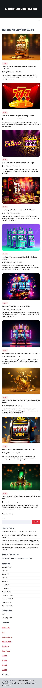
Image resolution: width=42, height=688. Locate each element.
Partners (7, 674)
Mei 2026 (5, 571)
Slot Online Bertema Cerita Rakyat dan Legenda (18, 449)
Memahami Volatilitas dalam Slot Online (16, 306)
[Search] (38, 20)
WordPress (6, 685)
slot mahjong (7, 637)
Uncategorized (7, 618)
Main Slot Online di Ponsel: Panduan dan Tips (18, 163)
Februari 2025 (6, 588)
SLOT (5, 63)
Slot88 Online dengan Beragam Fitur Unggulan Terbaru (20, 544)
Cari (3, 519)
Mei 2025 (5, 578)
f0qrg (5, 72)
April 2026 (5, 574)
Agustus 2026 (6, 567)
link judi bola (6, 642)
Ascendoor (22, 683)
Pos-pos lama (7, 514)
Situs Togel (6, 651)
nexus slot (6, 628)
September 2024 (7, 606)
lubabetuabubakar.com (21, 9)
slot (3, 632)
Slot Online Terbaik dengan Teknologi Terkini (18, 116)
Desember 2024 (7, 595)
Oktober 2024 (6, 602)
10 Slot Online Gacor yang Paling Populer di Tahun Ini (20, 353)
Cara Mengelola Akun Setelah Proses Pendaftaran (19, 532)
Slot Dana (5, 646)
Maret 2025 (6, 585)
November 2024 (7, 599)
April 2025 (5, 581)
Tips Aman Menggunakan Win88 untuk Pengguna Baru (20, 541)
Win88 (4, 656)
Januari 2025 (6, 592)
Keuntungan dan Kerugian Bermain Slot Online (18, 210)
